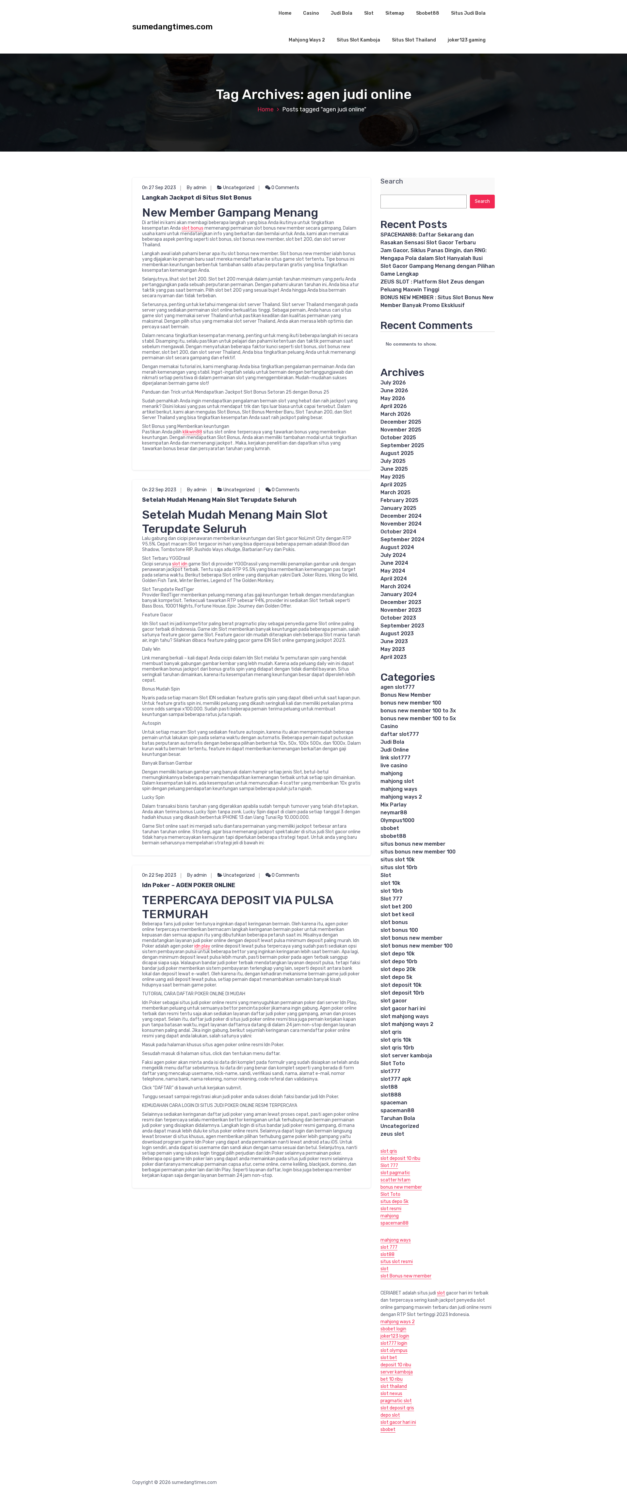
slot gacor (393, 1001)
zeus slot (392, 1134)
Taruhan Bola (397, 1118)
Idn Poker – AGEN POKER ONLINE (188, 885)
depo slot (390, 1415)
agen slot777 (397, 687)
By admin (196, 187)
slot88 (389, 1087)
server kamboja (396, 1372)
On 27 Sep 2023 (159, 187)
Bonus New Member (405, 695)
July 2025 (393, 461)
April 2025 (393, 484)
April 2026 (393, 406)
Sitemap (394, 13)
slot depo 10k (397, 954)
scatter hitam (395, 1180)
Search (391, 181)
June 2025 (394, 469)
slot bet (388, 1357)
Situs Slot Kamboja (358, 40)
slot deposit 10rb (402, 993)
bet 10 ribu (391, 1379)
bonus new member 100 (410, 703)
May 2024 (392, 571)
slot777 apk (395, 1079)
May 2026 (392, 398)
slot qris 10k (395, 1040)
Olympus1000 (397, 820)
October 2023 (398, 618)
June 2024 (394, 563)
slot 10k (390, 883)
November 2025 (400, 430)
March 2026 (395, 414)
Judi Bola (341, 13)
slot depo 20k (398, 969)
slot (384, 1269)
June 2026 (394, 390)
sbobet (389, 828)
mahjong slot (397, 781)
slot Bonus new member (405, 1276)
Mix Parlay (393, 805)
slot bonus (192, 228)
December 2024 (401, 516)
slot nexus (391, 1393)
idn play (202, 946)
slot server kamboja (406, 1055)
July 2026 (393, 383)
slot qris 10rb (397, 1048)
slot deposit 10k (401, 985)
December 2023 (400, 602)
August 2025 (397, 453)
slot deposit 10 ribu (400, 1158)
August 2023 (397, 633)
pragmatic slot (396, 1401)
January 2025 (398, 508)
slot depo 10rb (398, 961)
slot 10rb (391, 891)
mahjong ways (398, 789)
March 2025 (395, 492)
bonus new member (401, 1187)
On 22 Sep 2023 (159, 490)
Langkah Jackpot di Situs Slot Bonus (197, 197)
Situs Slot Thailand (414, 40)
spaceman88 (397, 1110)
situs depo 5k (394, 1201)
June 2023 (394, 641)
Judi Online (394, 750)
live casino (394, 765)
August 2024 (397, 547)
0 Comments (284, 187)
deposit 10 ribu (395, 1365)
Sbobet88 (427, 13)
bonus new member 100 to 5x (418, 718)
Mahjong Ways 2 (307, 40)
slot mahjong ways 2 (406, 1024)
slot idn (179, 564)
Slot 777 (391, 899)
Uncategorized (238, 187)
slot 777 (388, 1247)
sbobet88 (393, 836)
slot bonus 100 (399, 930)
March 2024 (395, 586)
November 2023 (400, 610)
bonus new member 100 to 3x (418, 710)
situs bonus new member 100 (418, 852)
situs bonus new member (412, 844)
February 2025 (399, 500)
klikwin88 (192, 432)
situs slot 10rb (398, 867)
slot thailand (393, 1386)
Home (285, 13)
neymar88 (393, 812)
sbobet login (393, 1329)
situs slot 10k (397, 859)
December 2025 (400, 422)
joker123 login (394, 1336)
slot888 (390, 1095)
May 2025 (392, 477)
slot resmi (390, 1208)
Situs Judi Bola (468, 13)
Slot (369, 13)
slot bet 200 (396, 906)
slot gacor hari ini (403, 1008)
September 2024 (402, 539)
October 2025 (398, 437)
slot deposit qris (397, 1408)
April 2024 (393, 579)
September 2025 (402, 445)
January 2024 (398, 594)
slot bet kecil (397, 914)
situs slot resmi (396, 1261)
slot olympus (394, 1350)
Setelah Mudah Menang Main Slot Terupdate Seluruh (219, 499)
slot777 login (393, 1343)
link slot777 (395, 758)
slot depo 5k (396, 977)
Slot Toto (392, 1063)
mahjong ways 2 (401, 797)
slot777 (390, 1071)
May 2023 (392, 649)
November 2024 (401, 524)
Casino (311, 13)
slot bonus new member (411, 938)
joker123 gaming (467, 40)
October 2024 (398, 531)
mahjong (391, 773)
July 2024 (393, 555)
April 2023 (393, 657)
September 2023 (402, 626)
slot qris (391, 1032)
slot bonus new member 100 (416, 946)
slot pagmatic (395, 1173)
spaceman (393, 1102)
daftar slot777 (399, 734)
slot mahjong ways (404, 1016)
